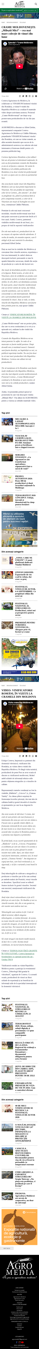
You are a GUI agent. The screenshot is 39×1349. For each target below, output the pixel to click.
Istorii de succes (19, 1300)
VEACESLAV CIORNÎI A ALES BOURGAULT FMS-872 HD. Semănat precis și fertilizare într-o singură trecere (24, 441)
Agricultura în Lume (19, 1298)
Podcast (19, 1303)
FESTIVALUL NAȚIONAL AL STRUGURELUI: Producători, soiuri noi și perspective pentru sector (25, 609)
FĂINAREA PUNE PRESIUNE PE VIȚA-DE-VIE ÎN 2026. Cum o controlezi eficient (25, 1086)
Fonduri (19, 1325)
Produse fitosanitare (19, 1315)
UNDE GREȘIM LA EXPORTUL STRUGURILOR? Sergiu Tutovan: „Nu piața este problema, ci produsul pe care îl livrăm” (25, 1179)
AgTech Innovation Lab (30, 10)
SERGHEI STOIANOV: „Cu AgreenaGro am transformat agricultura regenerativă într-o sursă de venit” (23, 462)
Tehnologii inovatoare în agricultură (19, 1317)
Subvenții (19, 1324)
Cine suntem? (20, 1288)
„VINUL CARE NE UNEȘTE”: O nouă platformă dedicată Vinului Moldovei (23, 561)
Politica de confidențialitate (19, 1292)
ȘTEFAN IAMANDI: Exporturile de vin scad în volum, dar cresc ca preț (24, 575)
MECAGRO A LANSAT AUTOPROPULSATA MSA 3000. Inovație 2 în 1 (25, 423)
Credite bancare (19, 1327)
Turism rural (19, 1307)
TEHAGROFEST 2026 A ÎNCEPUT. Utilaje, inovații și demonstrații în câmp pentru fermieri (25, 500)
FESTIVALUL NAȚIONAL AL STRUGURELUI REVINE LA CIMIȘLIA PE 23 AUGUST (23, 1010)
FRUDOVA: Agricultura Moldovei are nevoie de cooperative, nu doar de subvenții (25, 1198)
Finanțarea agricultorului (19, 1321)
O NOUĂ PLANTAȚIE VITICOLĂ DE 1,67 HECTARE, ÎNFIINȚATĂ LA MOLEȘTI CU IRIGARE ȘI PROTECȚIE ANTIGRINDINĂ (25, 1133)
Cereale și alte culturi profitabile (19, 1312)
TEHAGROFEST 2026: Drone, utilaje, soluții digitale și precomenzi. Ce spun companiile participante (24, 1029)
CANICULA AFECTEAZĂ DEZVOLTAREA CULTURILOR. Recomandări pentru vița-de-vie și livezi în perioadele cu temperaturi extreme (24, 1156)
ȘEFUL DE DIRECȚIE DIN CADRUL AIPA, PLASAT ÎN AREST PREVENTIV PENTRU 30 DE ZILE (25, 1071)
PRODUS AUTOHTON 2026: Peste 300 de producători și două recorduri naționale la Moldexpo (25, 482)
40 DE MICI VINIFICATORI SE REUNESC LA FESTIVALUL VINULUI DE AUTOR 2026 (25, 1111)
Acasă (3, 22)
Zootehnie (19, 1310)
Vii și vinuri (23, 22)
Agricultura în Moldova (19, 1297)
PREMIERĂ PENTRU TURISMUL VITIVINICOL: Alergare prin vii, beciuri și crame (25, 627)
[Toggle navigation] (3, 4)
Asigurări (19, 1329)
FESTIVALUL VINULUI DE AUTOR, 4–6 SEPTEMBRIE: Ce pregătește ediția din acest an (25, 591)
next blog (7, 1248)
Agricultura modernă (12, 22)
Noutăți (19, 1294)
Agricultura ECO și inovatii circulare (19, 1319)
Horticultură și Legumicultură (19, 1314)
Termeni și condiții (19, 1290)
